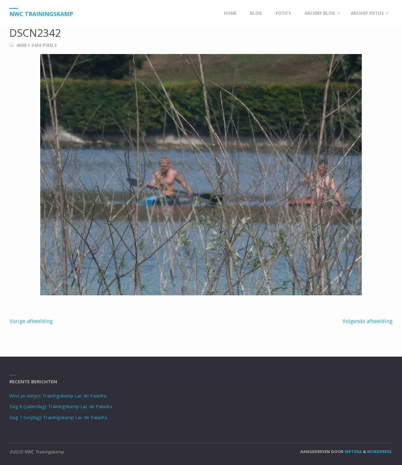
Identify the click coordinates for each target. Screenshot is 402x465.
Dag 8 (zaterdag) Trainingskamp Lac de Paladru (60, 406)
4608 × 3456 (29, 45)
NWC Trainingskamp (41, 14)
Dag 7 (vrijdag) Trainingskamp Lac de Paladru (58, 417)
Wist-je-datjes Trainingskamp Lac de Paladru (57, 395)
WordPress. (380, 451)
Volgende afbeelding (367, 321)
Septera (353, 451)
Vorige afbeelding (31, 321)
